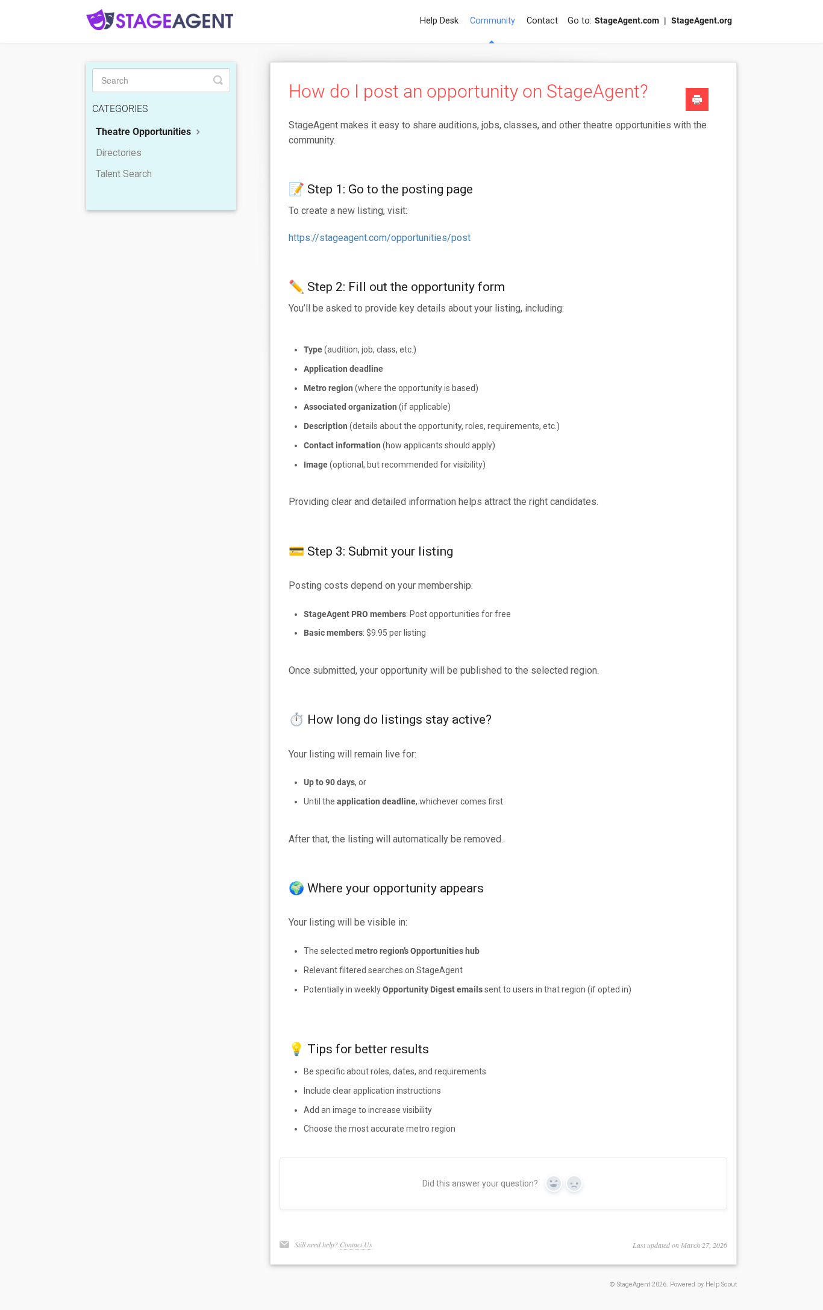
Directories (119, 153)
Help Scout (721, 1284)
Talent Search (124, 174)
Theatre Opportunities (144, 132)
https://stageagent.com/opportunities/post (380, 237)
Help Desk (439, 21)
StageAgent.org (701, 21)
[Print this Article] (697, 101)
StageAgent (633, 1284)
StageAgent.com (627, 21)
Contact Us (356, 1244)
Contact (542, 21)
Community (492, 21)
